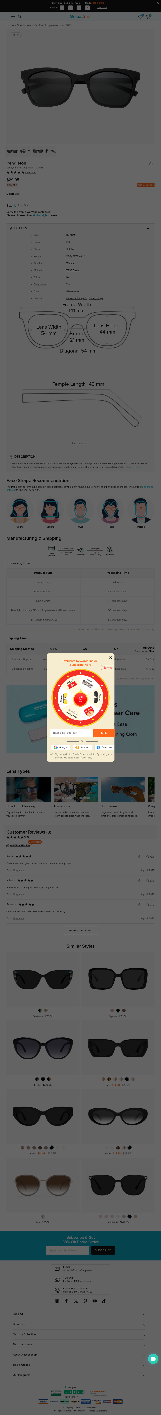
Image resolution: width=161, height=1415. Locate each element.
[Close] (110, 657)
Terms (107, 667)
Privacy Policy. (86, 758)
